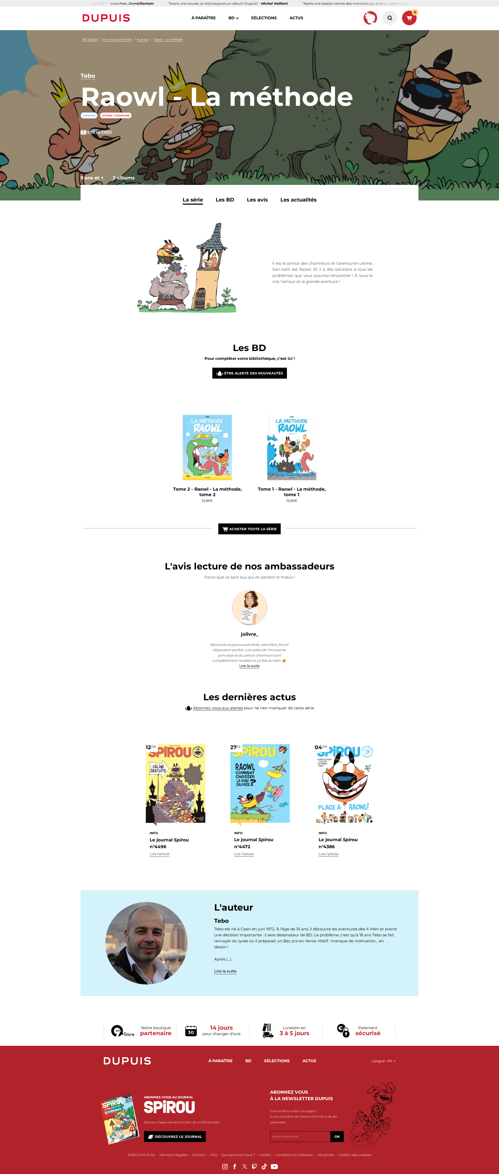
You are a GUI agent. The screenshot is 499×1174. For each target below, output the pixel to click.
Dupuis (107, 18)
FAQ (213, 1155)
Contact (198, 1155)
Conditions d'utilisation (294, 1155)
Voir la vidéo (99, 132)
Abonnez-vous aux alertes (218, 707)
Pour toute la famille (117, 39)
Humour (143, 39)
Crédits (265, 1155)
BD (231, 17)
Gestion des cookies (355, 1155)
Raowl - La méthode (168, 39)
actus (296, 17)
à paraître (204, 17)
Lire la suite (249, 666)
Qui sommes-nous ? (238, 1155)
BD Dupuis (90, 39)
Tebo (88, 75)
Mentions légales (174, 1155)
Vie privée (326, 1155)
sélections (264, 17)
